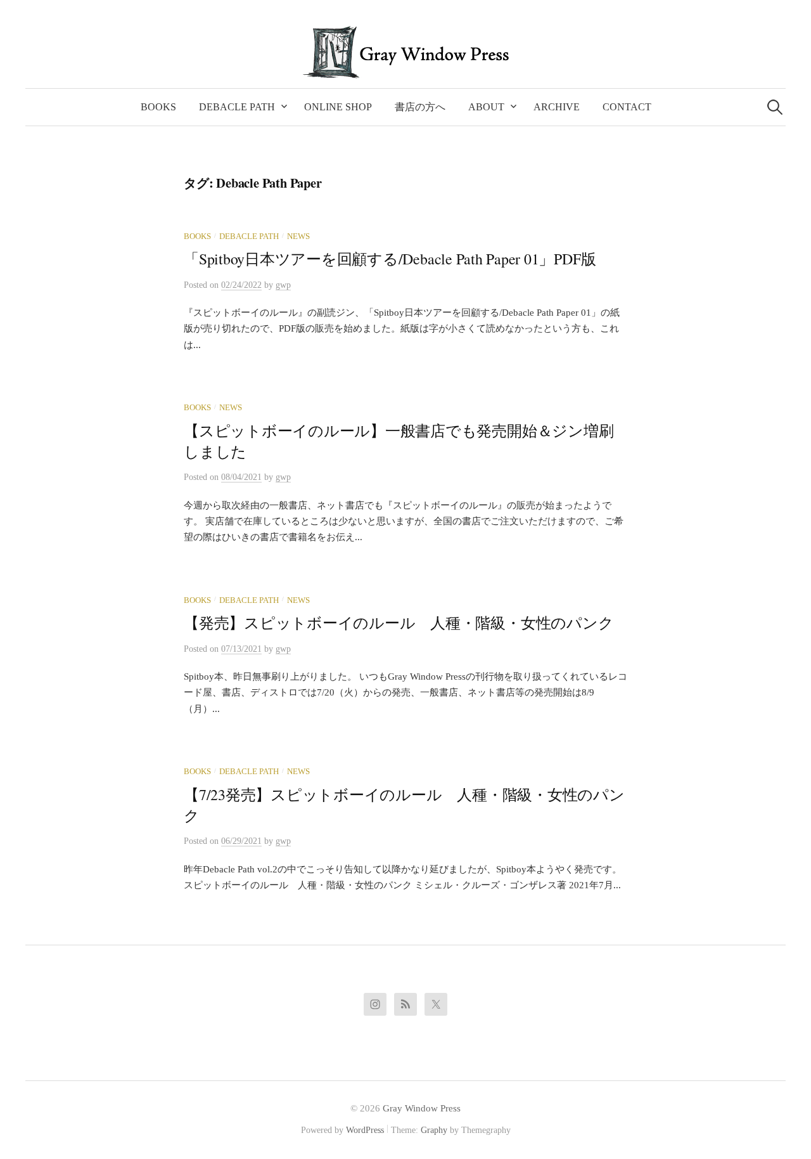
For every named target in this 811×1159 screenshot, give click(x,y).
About (486, 106)
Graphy (434, 1130)
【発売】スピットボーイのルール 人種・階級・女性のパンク (398, 622)
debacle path (249, 236)
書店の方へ (420, 106)
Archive (556, 106)
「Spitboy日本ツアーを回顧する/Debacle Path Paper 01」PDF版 (390, 259)
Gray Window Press (422, 1108)
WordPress (365, 1130)
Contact (627, 106)
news (298, 236)
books (197, 236)
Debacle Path (237, 106)
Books (158, 106)
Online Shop (338, 106)
